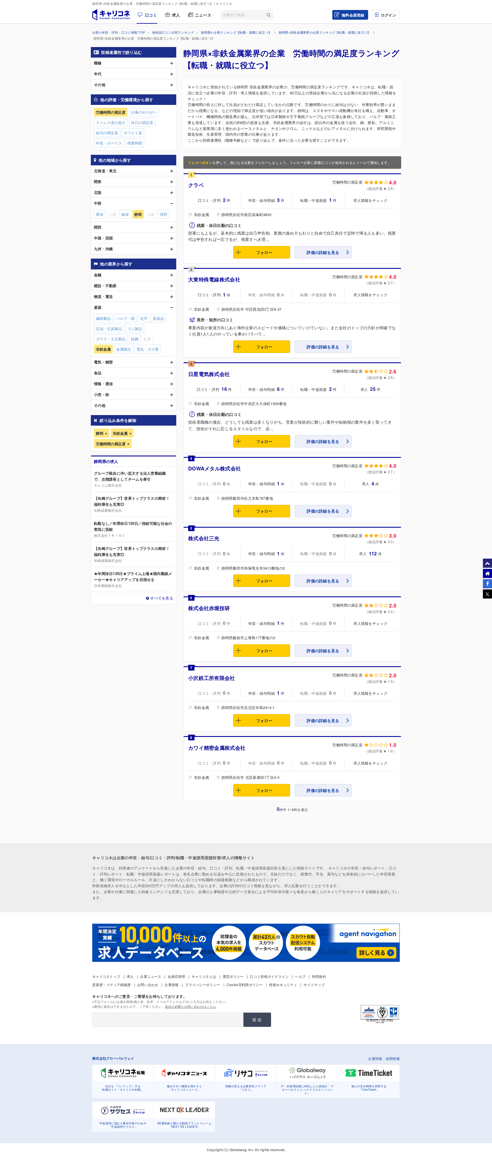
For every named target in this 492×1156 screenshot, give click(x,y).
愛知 (99, 214)
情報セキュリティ (283, 984)
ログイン (388, 15)
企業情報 (172, 984)
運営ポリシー (233, 976)
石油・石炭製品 (109, 328)
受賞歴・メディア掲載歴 (111, 984)
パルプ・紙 (125, 318)
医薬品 (158, 318)
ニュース (203, 15)
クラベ (196, 185)
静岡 (99, 433)
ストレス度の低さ (111, 122)
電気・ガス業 (147, 349)
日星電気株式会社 (209, 374)
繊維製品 (103, 318)
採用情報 (393, 1058)
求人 (176, 15)
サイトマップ (314, 984)
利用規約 (319, 976)
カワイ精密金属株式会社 (216, 747)
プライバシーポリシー (202, 984)
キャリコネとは (204, 976)
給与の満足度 (107, 132)
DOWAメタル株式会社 (214, 468)
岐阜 (125, 214)
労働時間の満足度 (111, 443)
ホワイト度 (133, 132)
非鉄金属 (120, 433)
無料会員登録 (353, 15)
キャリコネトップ (106, 976)
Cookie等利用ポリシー (245, 984)
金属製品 (123, 349)
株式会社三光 (204, 538)
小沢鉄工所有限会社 (211, 678)
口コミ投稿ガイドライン (269, 976)
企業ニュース (150, 976)
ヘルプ (300, 976)
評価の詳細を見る (323, 252)
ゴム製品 (134, 328)
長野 (163, 214)
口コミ (151, 15)
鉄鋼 (134, 339)
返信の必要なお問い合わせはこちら (190, 1006)
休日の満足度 (142, 122)
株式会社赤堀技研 (209, 608)
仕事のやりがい (144, 112)
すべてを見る (161, 598)
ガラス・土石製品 (111, 339)
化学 (143, 318)
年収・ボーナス (109, 143)
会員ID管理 (176, 976)
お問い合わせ (147, 984)
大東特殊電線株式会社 (214, 279)
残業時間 (134, 143)
